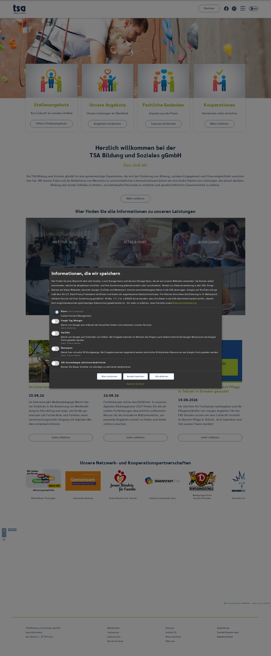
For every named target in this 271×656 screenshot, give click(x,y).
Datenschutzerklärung (184, 303)
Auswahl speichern (135, 376)
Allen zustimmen (109, 376)
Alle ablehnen (161, 376)
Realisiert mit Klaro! (135, 384)
